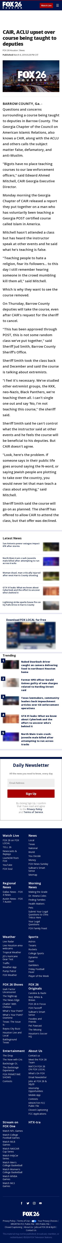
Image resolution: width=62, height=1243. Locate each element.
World (31, 852)
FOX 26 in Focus (37, 1003)
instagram (34, 1203)
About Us (35, 1051)
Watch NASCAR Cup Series (11, 1150)
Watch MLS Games (9, 1185)
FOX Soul (7, 868)
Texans (32, 945)
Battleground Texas (10, 1041)
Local (31, 840)
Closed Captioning (38, 1109)
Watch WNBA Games (10, 1178)
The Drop (8, 1055)
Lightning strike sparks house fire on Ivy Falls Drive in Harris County (22, 603)
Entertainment (14, 1051)
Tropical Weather (12, 952)
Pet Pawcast (35, 1025)
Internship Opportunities (35, 1090)
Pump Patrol (9, 971)
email (40, 1203)
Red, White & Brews (35, 998)
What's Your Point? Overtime (13, 1016)
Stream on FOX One (10, 1124)
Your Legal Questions (34, 923)
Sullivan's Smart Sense (36, 869)
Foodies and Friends (35, 1020)
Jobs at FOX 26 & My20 (37, 1083)
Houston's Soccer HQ (37, 1035)
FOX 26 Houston (10, 50)
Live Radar (8, 941)
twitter (28, 1203)
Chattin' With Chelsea (9, 1005)
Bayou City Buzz (11, 1028)
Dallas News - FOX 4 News (13, 893)
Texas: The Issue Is (12, 1023)
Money (32, 859)
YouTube (7, 864)
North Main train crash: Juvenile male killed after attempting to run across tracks (21, 561)
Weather (9, 937)
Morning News (34, 885)
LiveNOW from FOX (11, 859)
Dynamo (33, 957)
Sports (33, 937)
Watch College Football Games (11, 1136)
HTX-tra (34, 1122)
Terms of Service (33, 812)
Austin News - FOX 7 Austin (13, 900)
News (22, 50)
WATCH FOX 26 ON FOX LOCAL (36, 1068)
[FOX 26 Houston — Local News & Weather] (12, 5)
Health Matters (36, 903)
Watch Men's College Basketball (12, 1164)
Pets (30, 907)
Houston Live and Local (12, 1034)
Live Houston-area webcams (12, 947)
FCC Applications (37, 1113)
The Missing (34, 1029)
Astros (31, 941)
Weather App (10, 967)
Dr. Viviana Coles (37, 895)
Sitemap (32, 874)
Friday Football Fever (36, 971)
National (33, 848)
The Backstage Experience (11, 1069)
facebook (21, 1203)
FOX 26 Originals (35, 986)
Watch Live (46, 5)
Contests (7, 1081)
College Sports (36, 953)
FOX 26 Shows (13, 984)
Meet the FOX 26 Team (37, 1061)
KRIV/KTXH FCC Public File (36, 1104)
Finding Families (36, 899)
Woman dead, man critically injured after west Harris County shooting (22, 574)
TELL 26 (7, 847)
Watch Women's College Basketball (12, 1171)
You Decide (34, 856)
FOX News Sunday (38, 863)
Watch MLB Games (9, 1143)
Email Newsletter (37, 1077)
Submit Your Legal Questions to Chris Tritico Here (38, 914)
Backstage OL (10, 1063)
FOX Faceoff (35, 1007)
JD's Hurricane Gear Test (10, 958)
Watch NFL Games (13, 1130)
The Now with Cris (12, 1059)
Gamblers (33, 965)
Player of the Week (38, 976)
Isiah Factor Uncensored (9, 991)
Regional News (9, 885)
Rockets (32, 949)
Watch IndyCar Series (10, 1157)
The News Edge (11, 1000)
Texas (31, 844)
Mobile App (34, 1095)
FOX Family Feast (37, 928)
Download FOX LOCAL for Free (26, 620)
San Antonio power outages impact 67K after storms (21, 545)
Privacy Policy (34, 809)
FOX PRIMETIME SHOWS (12, 1076)
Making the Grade (37, 891)
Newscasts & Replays (10, 852)
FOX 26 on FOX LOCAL (11, 842)
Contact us (34, 1055)
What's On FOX (36, 1073)
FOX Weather (10, 975)
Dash (31, 961)
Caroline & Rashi (37, 993)
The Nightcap (10, 996)
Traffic (6, 963)
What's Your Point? (13, 1010)
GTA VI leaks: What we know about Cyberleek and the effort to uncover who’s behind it (21, 590)
